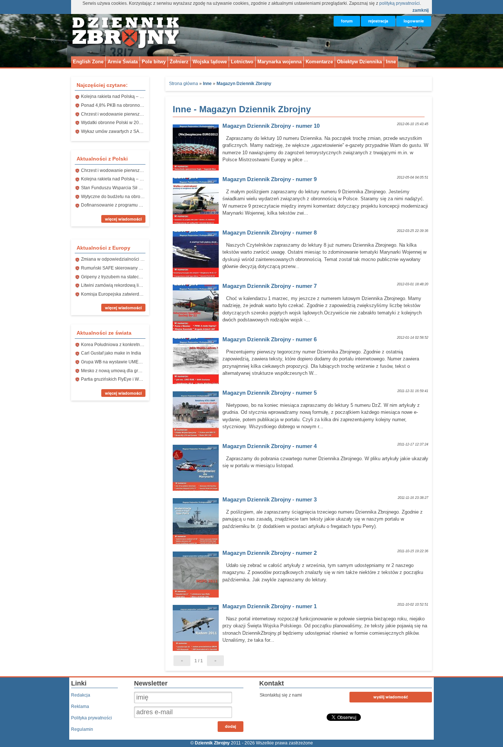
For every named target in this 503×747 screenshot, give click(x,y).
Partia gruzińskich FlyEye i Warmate (117, 379)
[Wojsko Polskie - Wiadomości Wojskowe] (126, 45)
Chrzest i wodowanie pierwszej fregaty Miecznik (129, 114)
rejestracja (378, 21)
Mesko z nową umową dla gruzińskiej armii (124, 370)
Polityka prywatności (91, 717)
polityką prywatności (399, 3)
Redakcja (80, 695)
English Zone (88, 61)
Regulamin (82, 729)
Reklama (80, 706)
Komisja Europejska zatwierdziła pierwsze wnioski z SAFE (139, 294)
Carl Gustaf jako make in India (111, 353)
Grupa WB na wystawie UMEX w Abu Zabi (123, 361)
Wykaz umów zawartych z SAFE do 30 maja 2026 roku (135, 131)
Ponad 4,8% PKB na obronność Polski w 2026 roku (132, 105)
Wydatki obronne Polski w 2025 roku (117, 122)
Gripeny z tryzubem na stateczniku (115, 276)
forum (347, 21)
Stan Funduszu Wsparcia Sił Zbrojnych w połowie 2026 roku (141, 187)
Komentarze (319, 61)
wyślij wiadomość (390, 697)
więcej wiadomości (123, 219)
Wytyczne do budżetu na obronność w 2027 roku (129, 196)
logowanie (414, 21)
